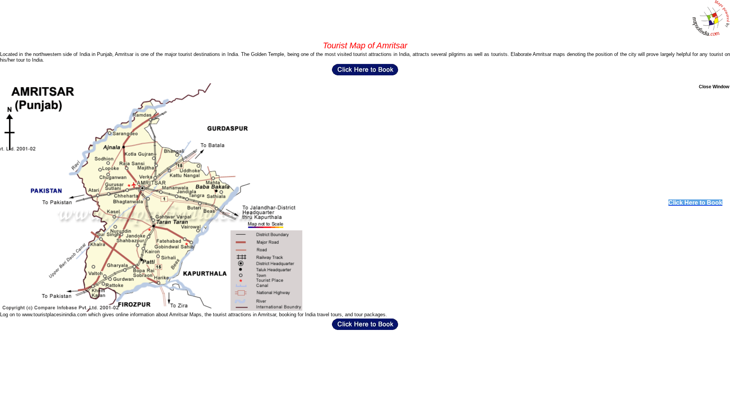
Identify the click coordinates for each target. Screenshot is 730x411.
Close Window (714, 86)
